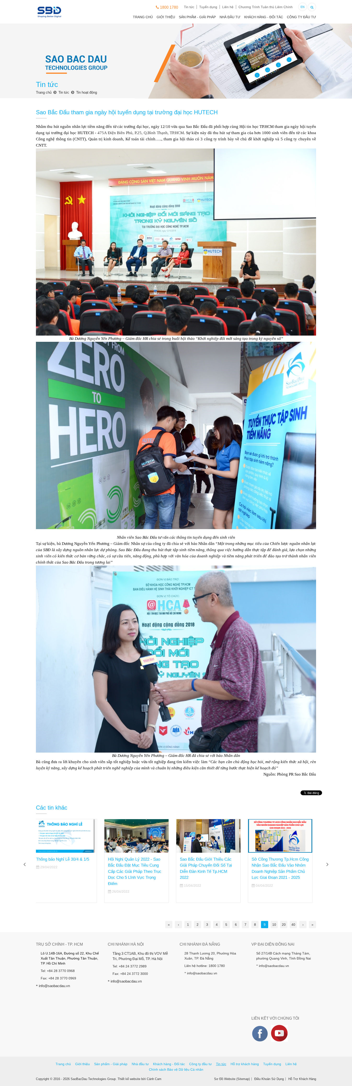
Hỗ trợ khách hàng (245, 1064)
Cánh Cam (154, 1079)
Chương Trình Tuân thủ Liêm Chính (265, 7)
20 (284, 924)
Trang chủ (143, 17)
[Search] (312, 6)
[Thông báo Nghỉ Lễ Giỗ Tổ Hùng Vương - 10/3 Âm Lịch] (284, 836)
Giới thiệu (166, 17)
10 (274, 924)
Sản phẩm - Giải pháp (197, 17)
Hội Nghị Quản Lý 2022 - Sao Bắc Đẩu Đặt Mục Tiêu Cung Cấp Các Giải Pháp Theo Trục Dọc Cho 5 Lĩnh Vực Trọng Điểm (66, 871)
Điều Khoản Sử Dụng (269, 1078)
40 (293, 924)
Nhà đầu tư (230, 17)
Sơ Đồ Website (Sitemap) (232, 1078)
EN (303, 7)
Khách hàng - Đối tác (263, 17)
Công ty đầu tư (301, 17)
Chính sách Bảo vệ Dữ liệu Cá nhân (176, 1069)
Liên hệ (227, 7)
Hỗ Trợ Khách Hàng (302, 1078)
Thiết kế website (129, 1079)
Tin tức (189, 7)
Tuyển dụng (208, 7)
